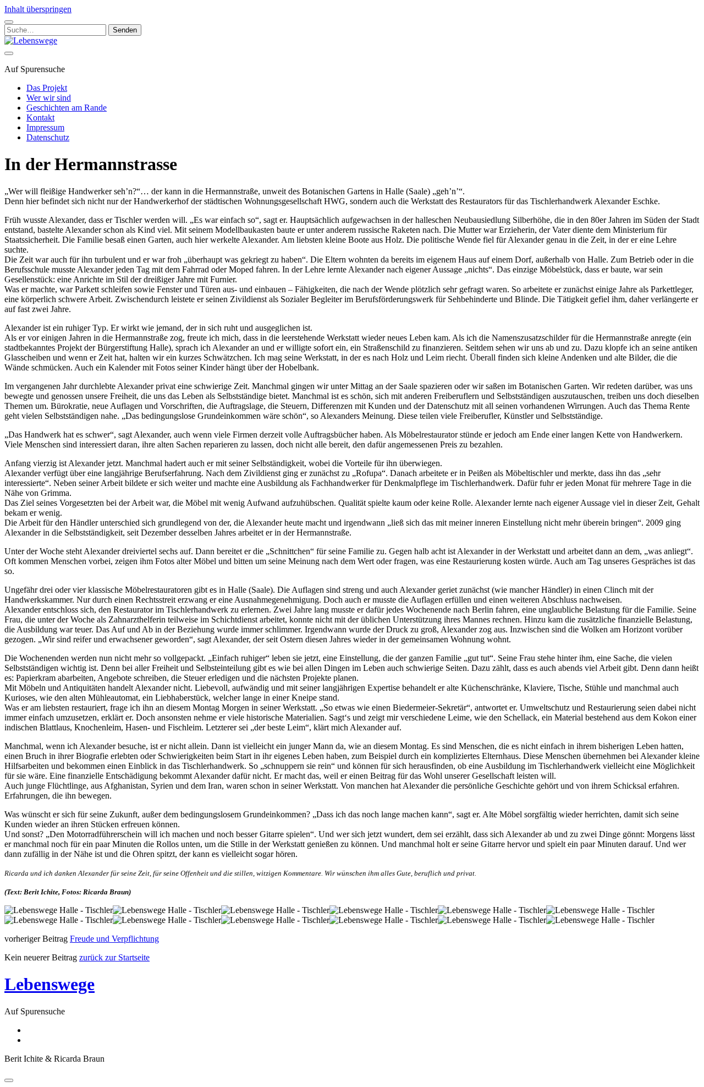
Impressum (45, 127)
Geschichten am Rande (66, 107)
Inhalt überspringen (38, 9)
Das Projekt (46, 87)
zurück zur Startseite (114, 957)
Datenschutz (47, 137)
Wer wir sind (48, 97)
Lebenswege (49, 984)
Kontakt (40, 117)
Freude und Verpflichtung (114, 938)
